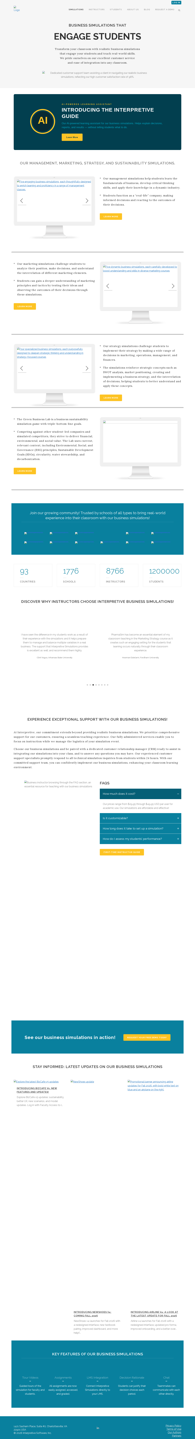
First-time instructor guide (122, 852)
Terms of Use (173, 1429)
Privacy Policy (173, 1425)
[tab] (140, 794)
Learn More (72, 137)
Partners (176, 1435)
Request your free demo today (147, 1037)
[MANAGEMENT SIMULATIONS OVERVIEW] (54, 201)
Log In (176, 3)
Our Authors (174, 1432)
